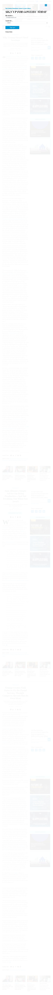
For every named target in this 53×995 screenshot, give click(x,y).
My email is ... (9, 15)
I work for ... (9, 20)
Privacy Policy (8, 31)
